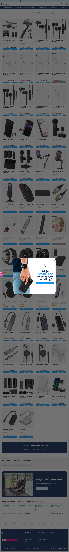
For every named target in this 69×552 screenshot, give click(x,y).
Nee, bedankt (45, 287)
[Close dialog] (54, 260)
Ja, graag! (45, 283)
